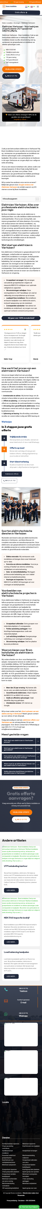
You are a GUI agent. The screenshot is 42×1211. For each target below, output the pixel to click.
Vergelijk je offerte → (21, 119)
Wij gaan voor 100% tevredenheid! (21, 318)
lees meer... (11, 890)
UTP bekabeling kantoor (15, 866)
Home (4, 23)
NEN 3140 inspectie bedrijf (17, 917)
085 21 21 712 (12, 76)
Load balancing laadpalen (16, 952)
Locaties (9, 23)
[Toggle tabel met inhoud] (36, 199)
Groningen (17, 23)
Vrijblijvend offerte (13, 69)
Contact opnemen (23, 1000)
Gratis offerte (20, 12)
